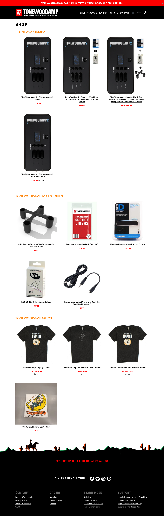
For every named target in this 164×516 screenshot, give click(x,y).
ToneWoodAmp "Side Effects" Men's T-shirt (81, 368)
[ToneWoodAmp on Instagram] (103, 479)
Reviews (53, 503)
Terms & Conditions (23, 503)
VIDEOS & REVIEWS (97, 13)
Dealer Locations (90, 500)
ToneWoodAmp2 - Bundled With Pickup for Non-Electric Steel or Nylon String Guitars (82, 99)
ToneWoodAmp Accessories (39, 196)
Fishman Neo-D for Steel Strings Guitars (127, 244)
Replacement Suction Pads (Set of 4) (82, 244)
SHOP (82, 13)
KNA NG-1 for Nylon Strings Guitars (36, 302)
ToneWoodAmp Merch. (34, 318)
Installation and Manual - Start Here (132, 497)
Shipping (53, 497)
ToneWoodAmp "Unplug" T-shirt (36, 368)
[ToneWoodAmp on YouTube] (109, 479)
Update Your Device (126, 500)
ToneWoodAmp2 (31, 32)
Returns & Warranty (58, 500)
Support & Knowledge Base (129, 506)
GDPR (17, 506)
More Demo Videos (92, 506)
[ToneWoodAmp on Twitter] (97, 479)
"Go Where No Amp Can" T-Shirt (36, 427)
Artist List (87, 497)
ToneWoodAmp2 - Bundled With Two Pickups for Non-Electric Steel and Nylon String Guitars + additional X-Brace (126, 99)
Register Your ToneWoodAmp (130, 503)
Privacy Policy (21, 500)
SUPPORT (124, 13)
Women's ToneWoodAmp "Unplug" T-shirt (128, 368)
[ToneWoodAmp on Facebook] (92, 479)
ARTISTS (114, 13)
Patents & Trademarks (24, 497)
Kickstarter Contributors (93, 503)
